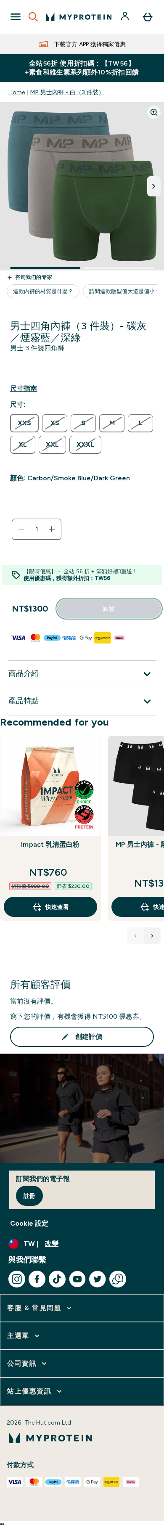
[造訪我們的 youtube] (77, 1279)
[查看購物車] (147, 17)
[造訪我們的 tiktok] (57, 1279)
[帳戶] (125, 17)
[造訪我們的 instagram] (16, 1279)
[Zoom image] (154, 112)
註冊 (29, 1195)
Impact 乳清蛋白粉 (50, 844)
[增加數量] (51, 529)
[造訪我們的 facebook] (37, 1279)
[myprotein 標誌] (78, 17)
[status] (36, 529)
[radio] (24, 423)
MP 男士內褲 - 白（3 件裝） (67, 92)
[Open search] (33, 17)
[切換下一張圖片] (154, 186)
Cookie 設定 (29, 1223)
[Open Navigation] (15, 17)
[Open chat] (117, 1279)
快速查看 (57, 906)
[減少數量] (21, 529)
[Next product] (152, 935)
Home (16, 92)
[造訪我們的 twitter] (97, 1279)
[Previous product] (135, 935)
